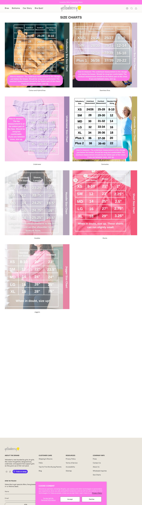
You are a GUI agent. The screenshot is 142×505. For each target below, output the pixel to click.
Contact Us (97, 463)
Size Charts (97, 475)
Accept (70, 499)
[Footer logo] (12, 449)
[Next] (136, 2)
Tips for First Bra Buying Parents (50, 467)
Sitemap (69, 471)
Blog (40, 471)
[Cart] (136, 8)
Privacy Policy (97, 493)
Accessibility (70, 467)
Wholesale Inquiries (100, 471)
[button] (6, 8)
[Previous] (6, 2)
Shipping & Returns (45, 459)
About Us (96, 467)
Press (95, 459)
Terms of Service (71, 463)
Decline (91, 499)
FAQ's (41, 463)
